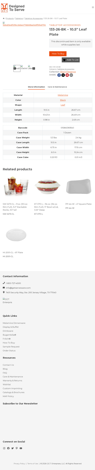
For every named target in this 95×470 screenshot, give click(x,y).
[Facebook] (59, 75)
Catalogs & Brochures (13, 392)
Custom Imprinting (12, 388)
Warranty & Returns (12, 380)
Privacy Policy (19, 464)
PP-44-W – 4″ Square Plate (78, 204)
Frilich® (7, 339)
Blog (5, 369)
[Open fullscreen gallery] (43, 62)
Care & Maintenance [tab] (57, 87)
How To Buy (57, 53)
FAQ (5, 373)
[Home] (3, 18)
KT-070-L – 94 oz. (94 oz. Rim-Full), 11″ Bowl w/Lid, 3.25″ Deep (46, 207)
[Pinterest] (67, 75)
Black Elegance (68, 72)
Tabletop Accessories (65, 25)
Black (63, 100)
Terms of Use (32, 464)
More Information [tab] (36, 87)
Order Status (9, 350)
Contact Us (8, 365)
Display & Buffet (11, 327)
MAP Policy (8, 396)
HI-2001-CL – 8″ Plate (13, 252)
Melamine (63, 95)
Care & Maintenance (13, 376)
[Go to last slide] (15, 68)
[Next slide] (34, 68)
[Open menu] (93, 7)
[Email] (71, 75)
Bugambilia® (9, 335)
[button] (17, 68)
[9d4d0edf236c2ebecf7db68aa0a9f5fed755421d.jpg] (24, 43)
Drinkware (8, 331)
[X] (63, 75)
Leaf (63, 105)
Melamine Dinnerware (14, 323)
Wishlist (7, 384)
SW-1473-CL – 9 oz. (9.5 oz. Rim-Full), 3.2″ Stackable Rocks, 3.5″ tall (15, 207)
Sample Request (11, 346)
